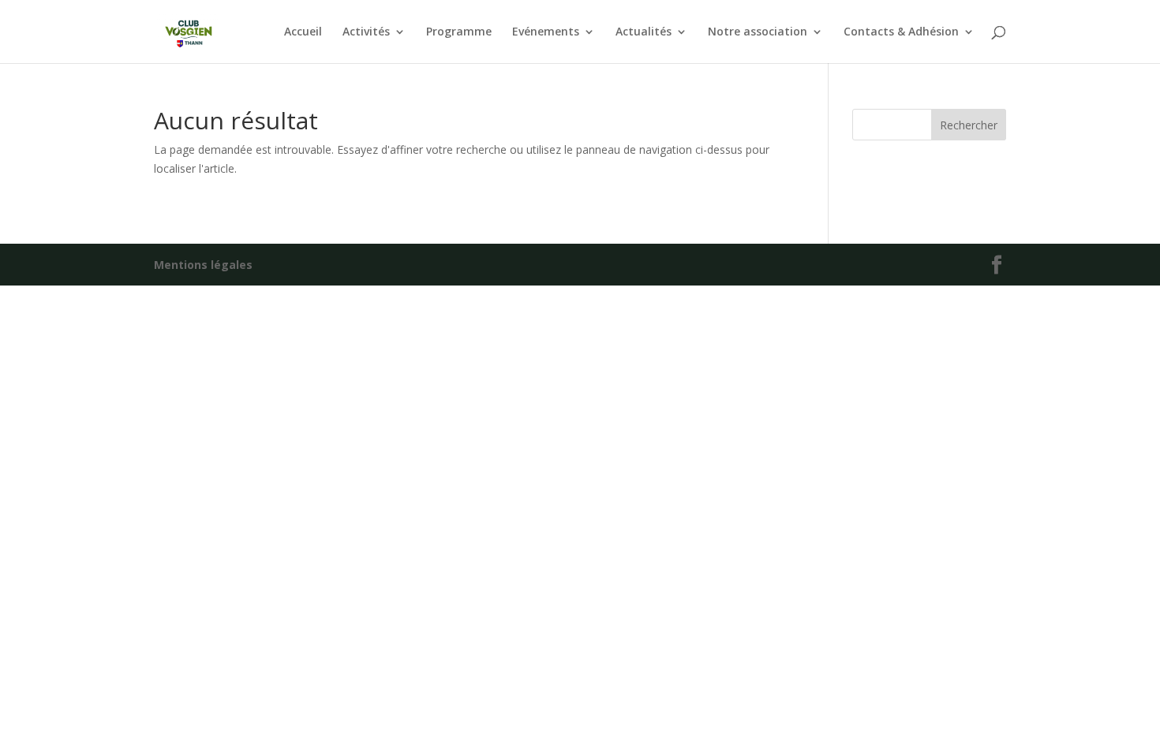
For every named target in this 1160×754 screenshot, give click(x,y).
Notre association (757, 32)
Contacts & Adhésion (901, 32)
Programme (459, 32)
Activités (366, 32)
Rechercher (968, 125)
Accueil (303, 32)
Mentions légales (203, 264)
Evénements (545, 32)
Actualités (644, 32)
